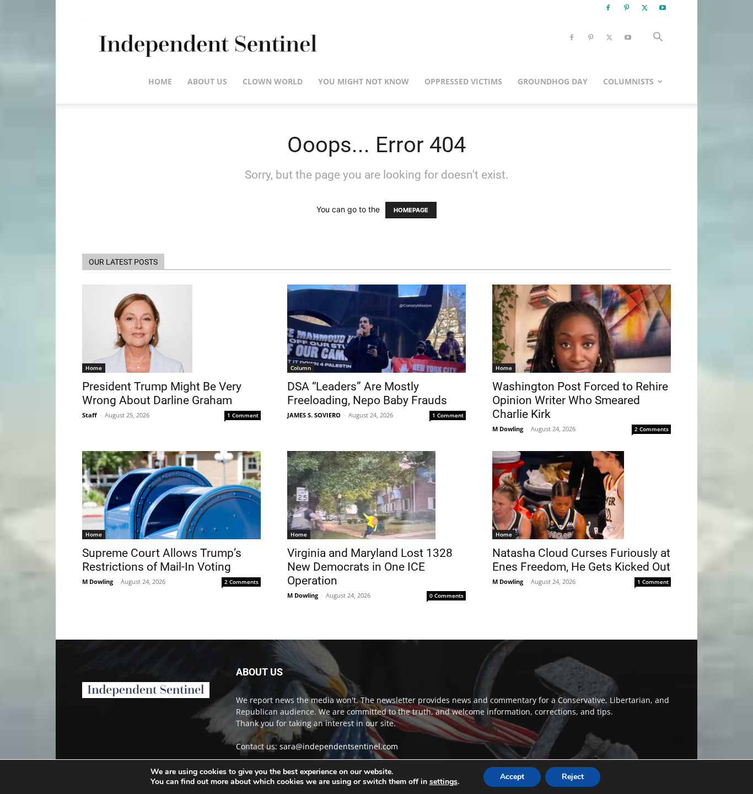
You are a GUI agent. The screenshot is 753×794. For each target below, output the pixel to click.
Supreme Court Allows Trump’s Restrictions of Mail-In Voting (161, 559)
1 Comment (243, 415)
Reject (573, 776)
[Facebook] (608, 7)
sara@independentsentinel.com (338, 746)
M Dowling (507, 429)
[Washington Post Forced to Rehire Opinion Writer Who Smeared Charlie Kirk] (581, 329)
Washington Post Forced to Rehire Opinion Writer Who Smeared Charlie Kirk (580, 400)
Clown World (273, 81)
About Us (207, 81)
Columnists (628, 81)
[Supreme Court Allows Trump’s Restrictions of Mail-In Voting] (171, 495)
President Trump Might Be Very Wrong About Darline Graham (161, 393)
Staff (89, 415)
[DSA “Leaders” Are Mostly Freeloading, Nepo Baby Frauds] (376, 329)
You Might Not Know (363, 81)
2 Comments (651, 429)
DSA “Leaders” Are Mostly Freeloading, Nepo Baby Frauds (367, 393)
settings (443, 782)
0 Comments (446, 595)
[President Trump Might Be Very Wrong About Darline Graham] (171, 329)
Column (301, 368)
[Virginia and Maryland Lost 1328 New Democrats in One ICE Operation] (376, 495)
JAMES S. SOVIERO (314, 415)
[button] (657, 38)
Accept (512, 776)
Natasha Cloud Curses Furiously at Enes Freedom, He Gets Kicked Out (581, 559)
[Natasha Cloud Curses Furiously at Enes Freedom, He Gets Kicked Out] (581, 495)
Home (160, 81)
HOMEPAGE (411, 210)
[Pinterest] (626, 7)
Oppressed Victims (463, 81)
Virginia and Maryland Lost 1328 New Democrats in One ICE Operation (370, 566)
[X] (644, 7)
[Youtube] (662, 7)
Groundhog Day (553, 81)
